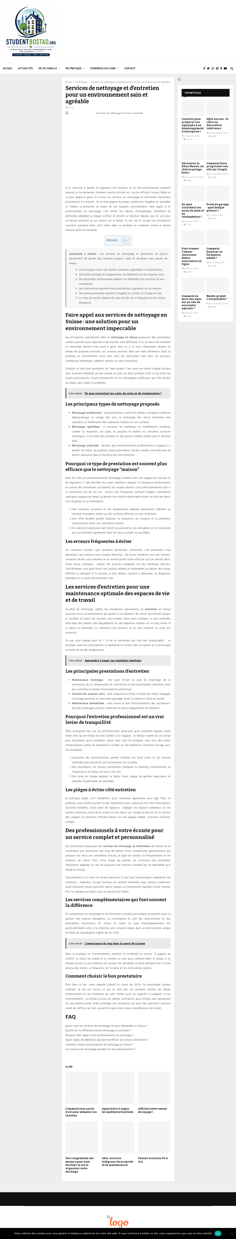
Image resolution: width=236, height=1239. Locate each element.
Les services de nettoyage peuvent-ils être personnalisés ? (100, 1049)
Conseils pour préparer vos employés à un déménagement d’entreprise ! (193, 125)
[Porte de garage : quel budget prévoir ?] (218, 193)
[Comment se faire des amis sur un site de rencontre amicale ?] (193, 285)
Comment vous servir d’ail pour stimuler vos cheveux (81, 1112)
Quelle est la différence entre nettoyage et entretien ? (98, 1030)
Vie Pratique (73, 68)
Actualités (25, 68)
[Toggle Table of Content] (123, 240)
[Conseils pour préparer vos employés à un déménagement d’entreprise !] (193, 108)
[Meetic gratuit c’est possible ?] (218, 285)
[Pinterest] (218, 68)
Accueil (8, 68)
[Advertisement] (166, 31)
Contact (130, 68)
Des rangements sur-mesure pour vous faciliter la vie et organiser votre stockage (80, 1165)
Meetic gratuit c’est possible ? (216, 298)
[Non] (231, 1233)
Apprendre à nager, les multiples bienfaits (117, 1110)
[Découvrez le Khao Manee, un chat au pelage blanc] (193, 152)
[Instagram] (213, 68)
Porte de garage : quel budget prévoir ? (217, 207)
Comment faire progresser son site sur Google (217, 166)
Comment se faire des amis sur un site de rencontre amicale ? (192, 302)
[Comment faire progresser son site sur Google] (218, 152)
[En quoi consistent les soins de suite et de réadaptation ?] (193, 193)
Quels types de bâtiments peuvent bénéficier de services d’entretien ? (107, 1039)
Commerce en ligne (103, 68)
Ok (218, 1233)
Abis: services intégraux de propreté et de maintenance (117, 1161)
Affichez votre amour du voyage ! (152, 1110)
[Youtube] (226, 68)
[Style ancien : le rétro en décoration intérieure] (218, 108)
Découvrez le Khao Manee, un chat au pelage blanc (193, 168)
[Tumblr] (222, 68)
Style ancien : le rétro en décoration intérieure (217, 123)
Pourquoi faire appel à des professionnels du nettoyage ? (99, 1035)
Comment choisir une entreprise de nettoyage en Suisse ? (99, 1044)
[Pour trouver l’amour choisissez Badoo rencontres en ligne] (193, 237)
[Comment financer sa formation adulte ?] (218, 237)
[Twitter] (209, 68)
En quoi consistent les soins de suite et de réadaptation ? (193, 210)
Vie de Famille (47, 68)
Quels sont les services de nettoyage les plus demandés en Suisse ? (106, 1025)
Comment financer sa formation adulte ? (214, 253)
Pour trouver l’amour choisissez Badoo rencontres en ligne (192, 256)
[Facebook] (205, 68)
